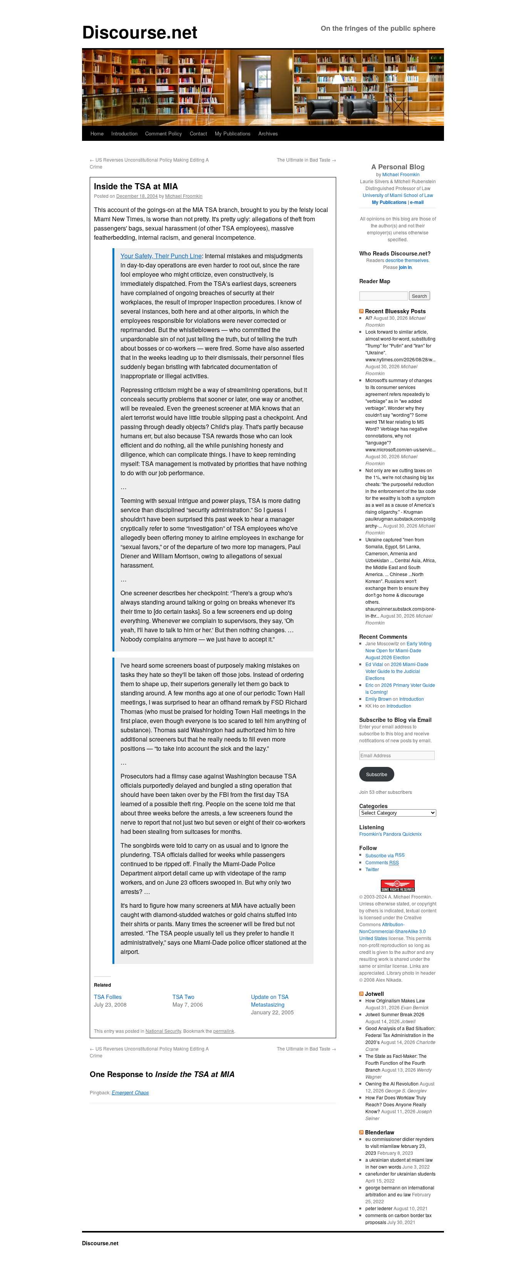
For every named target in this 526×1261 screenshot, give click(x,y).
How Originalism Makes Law (395, 1000)
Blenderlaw (379, 1132)
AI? (368, 317)
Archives (268, 133)
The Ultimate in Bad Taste (306, 159)
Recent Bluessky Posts (395, 311)
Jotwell (374, 993)
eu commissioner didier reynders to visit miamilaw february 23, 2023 (399, 1146)
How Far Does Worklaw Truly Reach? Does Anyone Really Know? (395, 1104)
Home (97, 133)
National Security (163, 1030)
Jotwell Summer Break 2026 (394, 1014)
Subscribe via (380, 855)
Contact (198, 133)
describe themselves (407, 260)
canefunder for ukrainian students (400, 1173)
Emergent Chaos (130, 1092)
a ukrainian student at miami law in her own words (399, 1163)
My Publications (233, 133)
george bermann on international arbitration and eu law (399, 1191)
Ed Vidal (374, 664)
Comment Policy (163, 133)
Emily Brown (378, 698)
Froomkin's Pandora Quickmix (390, 833)
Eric (369, 684)
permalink (223, 1030)
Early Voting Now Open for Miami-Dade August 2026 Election (398, 650)
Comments (382, 862)
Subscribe (376, 774)
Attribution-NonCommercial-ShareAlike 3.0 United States (392, 931)
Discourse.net (140, 31)
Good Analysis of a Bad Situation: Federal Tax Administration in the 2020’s (400, 1035)
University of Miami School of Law (398, 195)
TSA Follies (108, 996)
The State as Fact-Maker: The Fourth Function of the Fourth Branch (396, 1062)
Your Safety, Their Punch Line (161, 255)
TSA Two (183, 996)
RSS (400, 854)
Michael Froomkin (184, 195)
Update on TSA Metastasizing (269, 1000)
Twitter (372, 869)
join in (405, 267)
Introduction (124, 133)
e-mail (417, 202)
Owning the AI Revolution (392, 1083)
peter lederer (378, 1208)
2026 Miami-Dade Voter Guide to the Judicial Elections (397, 671)
